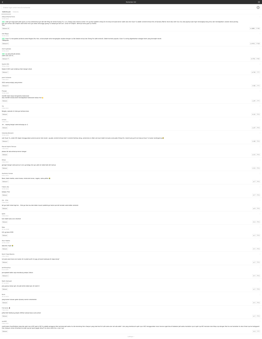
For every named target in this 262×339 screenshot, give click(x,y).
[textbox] (130, 7)
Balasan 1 (5, 72)
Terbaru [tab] (16, 12)
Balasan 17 (6, 59)
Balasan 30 (6, 28)
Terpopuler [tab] (6, 12)
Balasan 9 (5, 43)
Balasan (5, 101)
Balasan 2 (5, 275)
